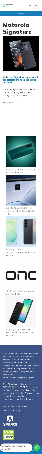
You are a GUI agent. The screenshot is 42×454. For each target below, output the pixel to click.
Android (9, 102)
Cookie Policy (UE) (11, 410)
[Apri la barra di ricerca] (30, 5)
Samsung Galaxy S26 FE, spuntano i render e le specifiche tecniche (20, 252)
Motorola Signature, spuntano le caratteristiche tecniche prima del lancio (21, 80)
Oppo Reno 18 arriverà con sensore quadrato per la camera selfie (20, 211)
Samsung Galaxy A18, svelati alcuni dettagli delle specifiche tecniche (19, 332)
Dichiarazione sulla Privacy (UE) (17, 406)
